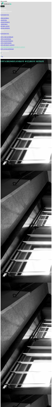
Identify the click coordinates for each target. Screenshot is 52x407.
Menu (2, 6)
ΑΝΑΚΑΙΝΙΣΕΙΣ (5, 28)
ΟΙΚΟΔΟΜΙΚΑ (5, 18)
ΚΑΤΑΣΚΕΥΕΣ (5, 15)
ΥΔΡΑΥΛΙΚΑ (4, 24)
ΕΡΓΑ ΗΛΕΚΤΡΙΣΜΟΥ (7, 41)
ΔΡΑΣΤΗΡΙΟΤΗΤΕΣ (6, 11)
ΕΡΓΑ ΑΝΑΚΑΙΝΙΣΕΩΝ (7, 49)
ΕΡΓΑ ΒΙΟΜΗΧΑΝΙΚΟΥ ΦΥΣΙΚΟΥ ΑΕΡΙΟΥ (13, 47)
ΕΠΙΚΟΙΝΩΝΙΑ (5, 51)
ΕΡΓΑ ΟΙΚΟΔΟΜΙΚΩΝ (7, 37)
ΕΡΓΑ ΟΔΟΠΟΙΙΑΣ (6, 39)
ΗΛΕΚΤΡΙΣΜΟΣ (5, 22)
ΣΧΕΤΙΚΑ (3, 9)
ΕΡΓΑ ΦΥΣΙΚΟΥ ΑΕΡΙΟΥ (7, 45)
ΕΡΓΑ (2, 30)
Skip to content (4, 1)
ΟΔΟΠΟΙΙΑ (4, 20)
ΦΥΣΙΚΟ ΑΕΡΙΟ (5, 26)
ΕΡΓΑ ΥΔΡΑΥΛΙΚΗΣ (6, 43)
